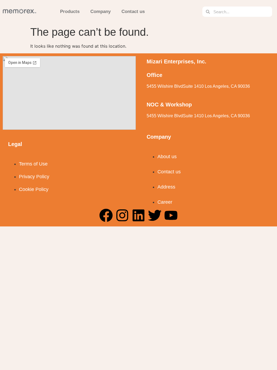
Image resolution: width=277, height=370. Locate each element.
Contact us (133, 11)
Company (100, 11)
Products (70, 11)
